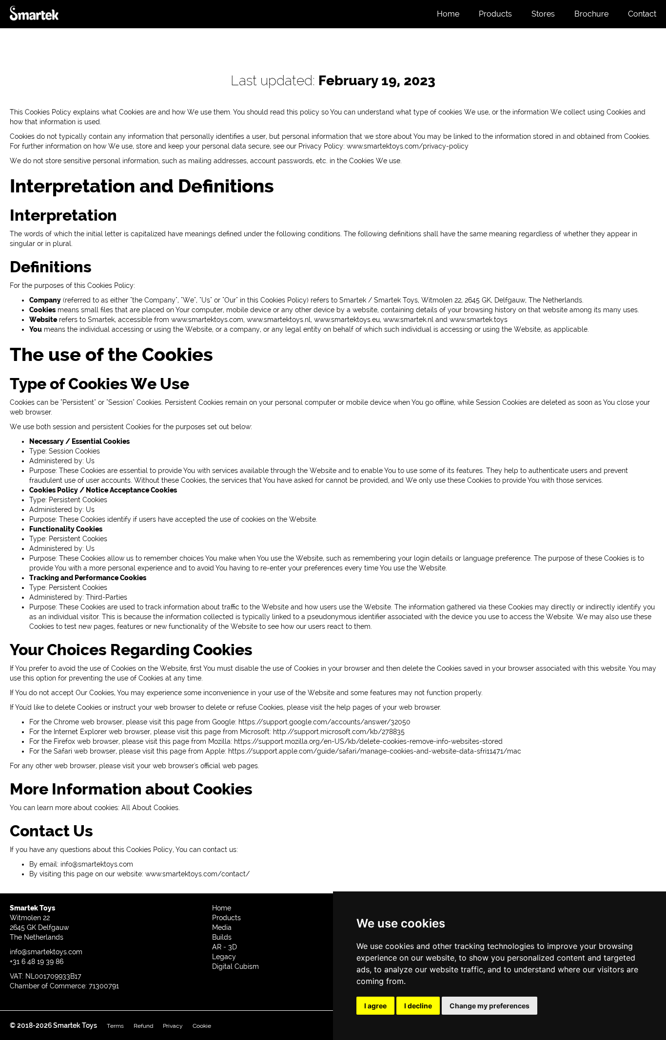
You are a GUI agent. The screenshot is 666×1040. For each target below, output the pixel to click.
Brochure (591, 14)
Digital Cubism (235, 966)
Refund (143, 1025)
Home (448, 14)
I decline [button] (418, 1006)
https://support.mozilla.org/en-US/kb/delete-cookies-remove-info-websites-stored (368, 741)
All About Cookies (149, 808)
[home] (34, 17)
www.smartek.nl (408, 319)
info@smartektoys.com (96, 864)
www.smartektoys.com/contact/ (197, 874)
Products (495, 14)
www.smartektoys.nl (279, 319)
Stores (543, 14)
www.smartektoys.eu (347, 319)
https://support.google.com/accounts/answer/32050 (324, 722)
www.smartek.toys (479, 319)
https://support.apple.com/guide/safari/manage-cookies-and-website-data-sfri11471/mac (374, 751)
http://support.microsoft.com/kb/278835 (339, 732)
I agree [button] (375, 1006)
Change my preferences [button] (489, 1006)
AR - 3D (224, 947)
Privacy (173, 1025)
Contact (642, 14)
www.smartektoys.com (207, 319)
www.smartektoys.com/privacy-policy (408, 146)
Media (222, 927)
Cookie (202, 1025)
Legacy (224, 957)
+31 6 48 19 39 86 (36, 961)
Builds (222, 937)
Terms (115, 1025)
